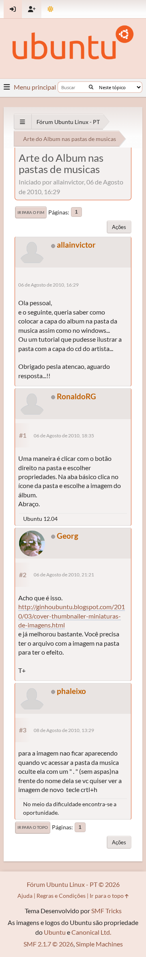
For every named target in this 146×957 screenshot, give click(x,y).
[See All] (22, 121)
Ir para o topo (32, 827)
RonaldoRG (76, 396)
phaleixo (71, 691)
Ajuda (24, 895)
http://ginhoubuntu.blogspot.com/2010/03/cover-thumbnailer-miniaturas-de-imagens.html (71, 616)
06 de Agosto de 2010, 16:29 (48, 284)
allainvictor (76, 244)
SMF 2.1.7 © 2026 (48, 944)
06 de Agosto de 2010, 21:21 (64, 574)
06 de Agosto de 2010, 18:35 (64, 435)
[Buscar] (91, 87)
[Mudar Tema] (50, 9)
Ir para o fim (30, 212)
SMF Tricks (106, 910)
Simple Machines (99, 944)
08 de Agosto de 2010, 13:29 (64, 730)
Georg (67, 535)
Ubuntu (55, 932)
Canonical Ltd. (91, 932)
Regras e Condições (61, 895)
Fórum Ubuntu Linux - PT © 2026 (73, 884)
